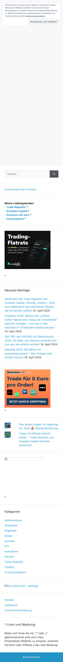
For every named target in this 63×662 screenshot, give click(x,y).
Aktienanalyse (13, 520)
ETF (7, 546)
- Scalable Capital (16, 211)
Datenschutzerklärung (18, 610)
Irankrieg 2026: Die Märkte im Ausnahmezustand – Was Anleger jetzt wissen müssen (28, 353)
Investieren (11, 551)
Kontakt (9, 599)
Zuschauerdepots (15, 572)
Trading (9, 567)
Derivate (10, 541)
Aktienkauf (11, 525)
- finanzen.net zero (17, 214)
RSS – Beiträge (28, 586)
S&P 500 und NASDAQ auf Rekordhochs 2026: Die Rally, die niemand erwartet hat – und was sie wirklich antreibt (31, 340)
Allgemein (11, 530)
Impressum (11, 605)
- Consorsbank (14, 218)
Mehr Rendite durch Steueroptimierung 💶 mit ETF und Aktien (29, 35)
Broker (9, 535)
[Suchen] (54, 174)
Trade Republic (14, 561)
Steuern (13, 157)
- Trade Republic (15, 207)
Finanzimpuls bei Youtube (20, 189)
